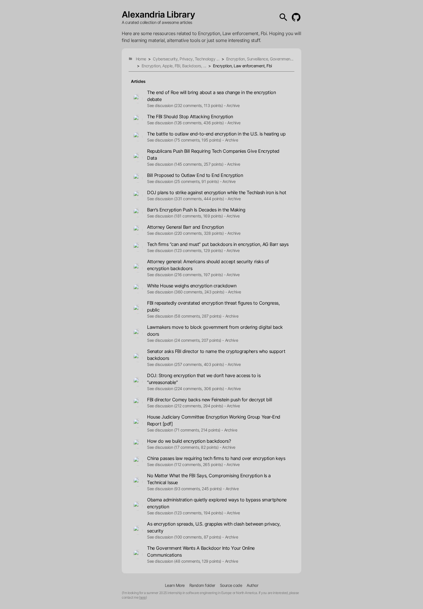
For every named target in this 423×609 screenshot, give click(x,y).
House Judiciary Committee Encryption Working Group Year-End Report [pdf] (213, 420)
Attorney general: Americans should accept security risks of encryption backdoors (208, 265)
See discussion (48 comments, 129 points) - (185, 561)
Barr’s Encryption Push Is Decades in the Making (196, 210)
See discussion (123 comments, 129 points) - (186, 250)
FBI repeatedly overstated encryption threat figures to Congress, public (213, 306)
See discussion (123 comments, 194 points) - (186, 512)
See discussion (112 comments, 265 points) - (186, 464)
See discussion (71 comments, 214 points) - (185, 429)
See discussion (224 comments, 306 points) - (186, 388)
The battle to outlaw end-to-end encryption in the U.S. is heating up (216, 134)
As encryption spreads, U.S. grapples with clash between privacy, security (213, 527)
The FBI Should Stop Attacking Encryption (190, 116)
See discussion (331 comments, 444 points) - (186, 198)
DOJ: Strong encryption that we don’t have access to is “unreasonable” (203, 379)
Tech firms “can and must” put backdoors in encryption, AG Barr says (218, 244)
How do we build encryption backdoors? (189, 441)
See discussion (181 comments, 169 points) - (186, 215)
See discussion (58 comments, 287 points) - (185, 316)
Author (252, 585)
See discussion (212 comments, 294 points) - (186, 405)
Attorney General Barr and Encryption (185, 227)
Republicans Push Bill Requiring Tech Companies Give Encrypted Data (213, 154)
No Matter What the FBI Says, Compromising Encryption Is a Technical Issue (209, 479)
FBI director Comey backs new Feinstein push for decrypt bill (209, 399)
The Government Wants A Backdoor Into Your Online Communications (201, 551)
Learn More (175, 585)
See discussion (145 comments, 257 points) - (186, 164)
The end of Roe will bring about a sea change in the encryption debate (211, 95)
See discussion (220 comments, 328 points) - (186, 233)
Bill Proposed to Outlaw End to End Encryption (195, 175)
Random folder (202, 585)
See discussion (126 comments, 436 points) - (186, 122)
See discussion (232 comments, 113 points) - (186, 105)
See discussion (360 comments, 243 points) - (187, 291)
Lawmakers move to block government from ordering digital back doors (215, 330)
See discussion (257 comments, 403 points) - (186, 364)
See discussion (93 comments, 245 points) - (185, 488)
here (142, 597)
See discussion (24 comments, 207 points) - (185, 340)
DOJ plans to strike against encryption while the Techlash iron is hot (216, 192)
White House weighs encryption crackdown (191, 286)
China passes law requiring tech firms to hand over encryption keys (216, 458)
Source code (231, 585)
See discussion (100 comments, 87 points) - (185, 536)
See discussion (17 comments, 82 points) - (184, 447)
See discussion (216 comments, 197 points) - (186, 274)
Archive (233, 105)
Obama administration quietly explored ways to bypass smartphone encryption (217, 503)
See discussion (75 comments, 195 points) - (185, 140)
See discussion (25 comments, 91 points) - (184, 181)
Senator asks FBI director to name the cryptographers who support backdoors (216, 354)
